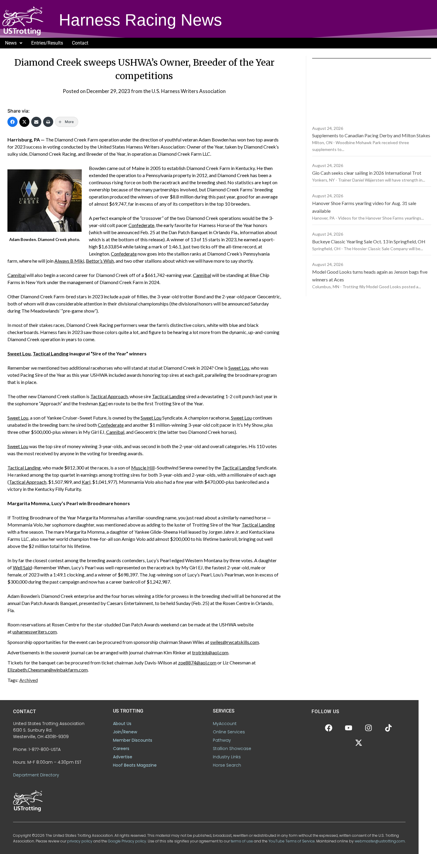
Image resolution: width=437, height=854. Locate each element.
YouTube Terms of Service (291, 841)
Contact (80, 43)
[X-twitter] (358, 742)
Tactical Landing (50, 353)
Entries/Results (47, 43)
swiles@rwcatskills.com (234, 642)
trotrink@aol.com (210, 652)
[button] (14, 43)
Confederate (141, 225)
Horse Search (227, 765)
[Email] (36, 122)
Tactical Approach (109, 396)
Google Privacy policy (127, 841)
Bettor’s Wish (100, 261)
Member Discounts (132, 740)
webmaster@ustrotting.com (380, 841)
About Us (122, 724)
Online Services (229, 732)
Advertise (122, 757)
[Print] (48, 122)
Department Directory (36, 775)
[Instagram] (368, 727)
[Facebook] (12, 122)
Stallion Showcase (232, 748)
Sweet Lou (19, 353)
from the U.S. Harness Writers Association (178, 91)
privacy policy (79, 841)
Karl (103, 403)
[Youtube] (348, 727)
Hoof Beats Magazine (135, 765)
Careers (121, 748)
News (11, 43)
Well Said (22, 567)
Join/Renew (125, 732)
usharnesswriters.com (34, 631)
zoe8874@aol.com (197, 662)
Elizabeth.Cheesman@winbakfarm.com (47, 669)
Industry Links (227, 757)
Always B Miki (69, 261)
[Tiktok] (388, 727)
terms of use (242, 841)
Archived (28, 680)
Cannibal (16, 275)
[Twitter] (24, 122)
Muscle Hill (143, 467)
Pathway (222, 740)
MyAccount (225, 724)
